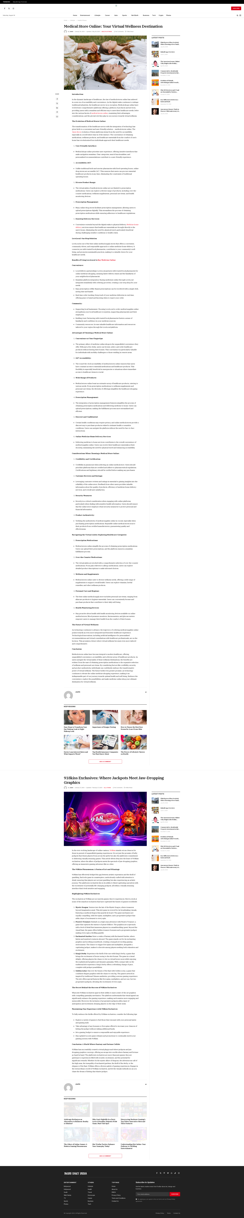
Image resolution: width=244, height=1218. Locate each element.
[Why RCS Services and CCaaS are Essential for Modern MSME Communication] (155, 92)
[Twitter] (57, 103)
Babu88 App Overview (20, 2)
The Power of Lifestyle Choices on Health (133, 753)
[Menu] (240, 15)
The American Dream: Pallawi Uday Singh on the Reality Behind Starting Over (170, 62)
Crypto (161, 15)
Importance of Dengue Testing (104, 727)
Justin (71, 31)
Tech (154, 15)
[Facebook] (57, 99)
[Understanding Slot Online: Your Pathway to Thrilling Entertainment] (134, 1134)
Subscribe (236, 8)
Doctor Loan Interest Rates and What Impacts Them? (76, 753)
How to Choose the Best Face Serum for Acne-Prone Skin (132, 728)
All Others (107, 787)
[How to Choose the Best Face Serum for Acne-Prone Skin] (134, 717)
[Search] (237, 15)
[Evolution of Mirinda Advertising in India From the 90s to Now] (155, 82)
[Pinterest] (57, 112)
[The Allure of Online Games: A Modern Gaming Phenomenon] (77, 1134)
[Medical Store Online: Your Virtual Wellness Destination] (105, 63)
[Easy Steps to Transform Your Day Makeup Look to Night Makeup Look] (77, 717)
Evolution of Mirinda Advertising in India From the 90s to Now (170, 81)
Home (75, 15)
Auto (116, 15)
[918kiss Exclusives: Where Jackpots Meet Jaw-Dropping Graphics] (105, 819)
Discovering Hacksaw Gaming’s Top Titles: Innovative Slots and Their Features (133, 1121)
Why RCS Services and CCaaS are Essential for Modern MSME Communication (170, 91)
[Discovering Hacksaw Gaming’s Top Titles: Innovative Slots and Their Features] (134, 1109)
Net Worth (134, 15)
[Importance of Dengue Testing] (105, 717)
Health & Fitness (107, 31)
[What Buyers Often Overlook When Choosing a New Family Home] (155, 44)
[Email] (57, 116)
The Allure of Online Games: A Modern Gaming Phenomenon (75, 1145)
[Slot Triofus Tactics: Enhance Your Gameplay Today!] (105, 1134)
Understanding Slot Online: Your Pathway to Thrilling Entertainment (133, 1146)
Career (107, 15)
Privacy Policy (171, 1199)
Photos (168, 15)
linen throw (76, 132)
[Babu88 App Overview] (155, 54)
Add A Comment (105, 761)
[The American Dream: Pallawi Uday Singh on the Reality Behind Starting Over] (155, 63)
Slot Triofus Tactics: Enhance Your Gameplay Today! (103, 1145)
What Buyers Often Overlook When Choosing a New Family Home (170, 43)
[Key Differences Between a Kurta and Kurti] (155, 102)
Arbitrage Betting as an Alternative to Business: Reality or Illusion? (76, 1121)
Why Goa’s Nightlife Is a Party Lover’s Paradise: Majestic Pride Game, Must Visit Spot (104, 1121)
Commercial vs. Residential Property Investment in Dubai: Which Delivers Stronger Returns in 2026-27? (170, 72)
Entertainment (85, 15)
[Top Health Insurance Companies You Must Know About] (105, 742)
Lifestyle (97, 15)
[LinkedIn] (57, 108)
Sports (124, 15)
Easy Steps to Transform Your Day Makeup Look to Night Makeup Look (75, 729)
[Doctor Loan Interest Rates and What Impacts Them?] (77, 742)
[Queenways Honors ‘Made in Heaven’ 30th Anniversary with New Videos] (155, 111)
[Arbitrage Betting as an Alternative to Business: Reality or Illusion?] (77, 1109)
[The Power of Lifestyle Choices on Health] (134, 742)
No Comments (120, 31)
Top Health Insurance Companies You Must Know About (105, 753)
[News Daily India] (122, 8)
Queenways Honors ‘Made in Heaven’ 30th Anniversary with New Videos (170, 110)
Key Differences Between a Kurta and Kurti (169, 101)
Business (146, 15)
